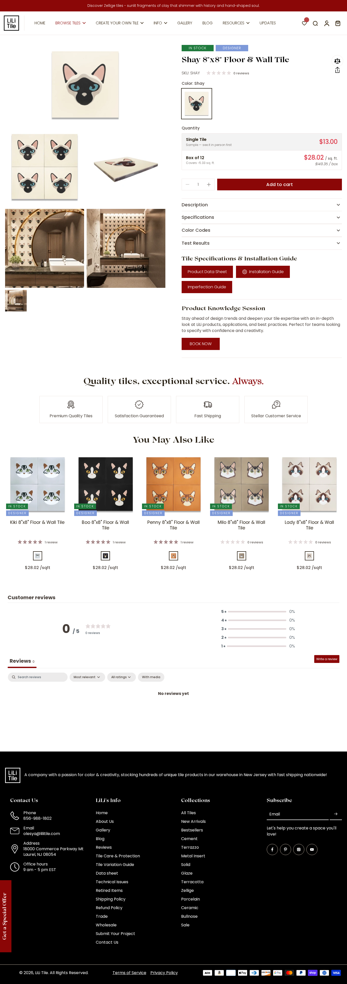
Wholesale (106, 925)
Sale (185, 925)
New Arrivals (193, 821)
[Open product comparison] (337, 60)
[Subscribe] (336, 814)
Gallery (103, 830)
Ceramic (189, 908)
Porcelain (190, 899)
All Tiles (188, 813)
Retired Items (109, 890)
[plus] (208, 184)
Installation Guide (266, 272)
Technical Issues (112, 882)
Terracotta (192, 882)
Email (274, 814)
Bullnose (189, 916)
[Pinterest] (285, 849)
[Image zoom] (85, 85)
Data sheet (107, 873)
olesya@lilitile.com (41, 834)
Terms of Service (129, 973)
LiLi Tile (41, 973)
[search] (315, 23)
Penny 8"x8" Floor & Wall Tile (173, 525)
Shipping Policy (110, 899)
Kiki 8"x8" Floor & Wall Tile (37, 522)
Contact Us (107, 942)
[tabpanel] (173, 710)
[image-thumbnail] (16, 300)
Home (102, 813)
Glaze (187, 873)
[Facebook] (272, 849)
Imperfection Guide (207, 287)
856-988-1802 (37, 818)
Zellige (187, 890)
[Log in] (326, 23)
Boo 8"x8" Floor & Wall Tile (105, 525)
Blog (100, 839)
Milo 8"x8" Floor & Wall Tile (241, 525)
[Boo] (105, 556)
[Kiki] (38, 556)
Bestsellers (192, 830)
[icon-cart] (337, 23)
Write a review (326, 659)
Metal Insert (193, 856)
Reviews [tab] (22, 660)
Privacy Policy (164, 973)
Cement (189, 839)
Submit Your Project (115, 934)
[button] (337, 70)
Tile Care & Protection (118, 856)
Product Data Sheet (207, 272)
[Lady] (309, 556)
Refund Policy (109, 908)
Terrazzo (190, 847)
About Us (105, 821)
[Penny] (173, 556)
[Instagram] (298, 849)
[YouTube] (312, 849)
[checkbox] (151, 677)
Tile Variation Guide (115, 865)
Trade (102, 916)
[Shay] (197, 104)
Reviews (104, 847)
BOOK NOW (201, 344)
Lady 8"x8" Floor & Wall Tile (309, 525)
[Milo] (242, 556)
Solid (185, 865)
